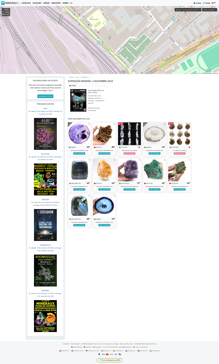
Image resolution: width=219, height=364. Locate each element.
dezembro (84, 77)
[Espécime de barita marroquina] (104, 133)
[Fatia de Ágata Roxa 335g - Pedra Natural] (79, 133)
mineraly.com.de (93, 350)
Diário (71, 77)
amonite (175, 147)
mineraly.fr (65, 350)
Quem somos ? (99, 344)
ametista (125, 183)
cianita (124, 147)
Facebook (88, 347)
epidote (174, 183)
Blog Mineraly (77, 347)
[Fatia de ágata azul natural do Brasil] (104, 205)
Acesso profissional (126, 344)
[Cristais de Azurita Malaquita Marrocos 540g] (154, 169)
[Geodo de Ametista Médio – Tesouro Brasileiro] (129, 169)
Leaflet (198, 73)
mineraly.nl (131, 350)
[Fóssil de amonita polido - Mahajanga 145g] (179, 133)
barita (98, 147)
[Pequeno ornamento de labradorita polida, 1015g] (79, 169)
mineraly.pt (143, 350)
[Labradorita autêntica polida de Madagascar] (79, 205)
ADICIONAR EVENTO (45, 96)
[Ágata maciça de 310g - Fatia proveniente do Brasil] (154, 133)
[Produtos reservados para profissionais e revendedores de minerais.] (139, 147)
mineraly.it (107, 350)
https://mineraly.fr (142, 347)
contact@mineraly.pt (125, 347)
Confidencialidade (87, 344)
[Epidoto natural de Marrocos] (179, 169)
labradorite (76, 183)
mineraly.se (156, 350)
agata (73, 147)
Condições (66, 344)
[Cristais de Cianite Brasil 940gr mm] (129, 133)
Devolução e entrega (111, 344)
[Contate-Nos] (71, 3)
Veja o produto (79, 153)
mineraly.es (119, 350)
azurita (149, 183)
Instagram (98, 347)
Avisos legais (75, 344)
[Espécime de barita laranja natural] (104, 169)
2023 (77, 77)
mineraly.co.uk (78, 350)
